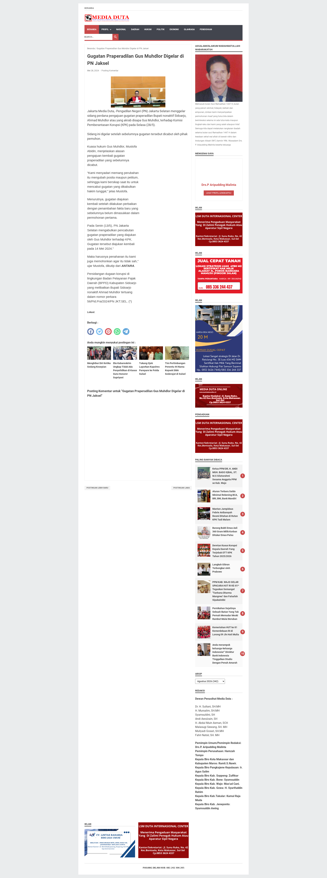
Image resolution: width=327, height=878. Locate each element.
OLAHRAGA (189, 29)
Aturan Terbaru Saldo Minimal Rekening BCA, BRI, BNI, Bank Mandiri (225, 495)
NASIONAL (121, 29)
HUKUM (148, 29)
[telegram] (126, 331)
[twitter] (99, 331)
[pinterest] (108, 331)
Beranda (89, 8)
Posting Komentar (110, 70)
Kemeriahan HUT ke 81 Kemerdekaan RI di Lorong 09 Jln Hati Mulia (225, 631)
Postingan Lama (181, 488)
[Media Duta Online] (107, 18)
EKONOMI (174, 29)
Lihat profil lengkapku (218, 193)
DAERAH (135, 29)
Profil (105, 29)
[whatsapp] (117, 331)
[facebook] (90, 331)
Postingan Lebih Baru (97, 488)
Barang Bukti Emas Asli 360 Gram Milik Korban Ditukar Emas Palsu (224, 531)
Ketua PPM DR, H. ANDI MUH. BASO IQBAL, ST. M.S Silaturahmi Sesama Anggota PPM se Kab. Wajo (224, 475)
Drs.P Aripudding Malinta (218, 185)
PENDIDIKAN (206, 29)
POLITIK (161, 29)
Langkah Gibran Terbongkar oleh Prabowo (221, 568)
